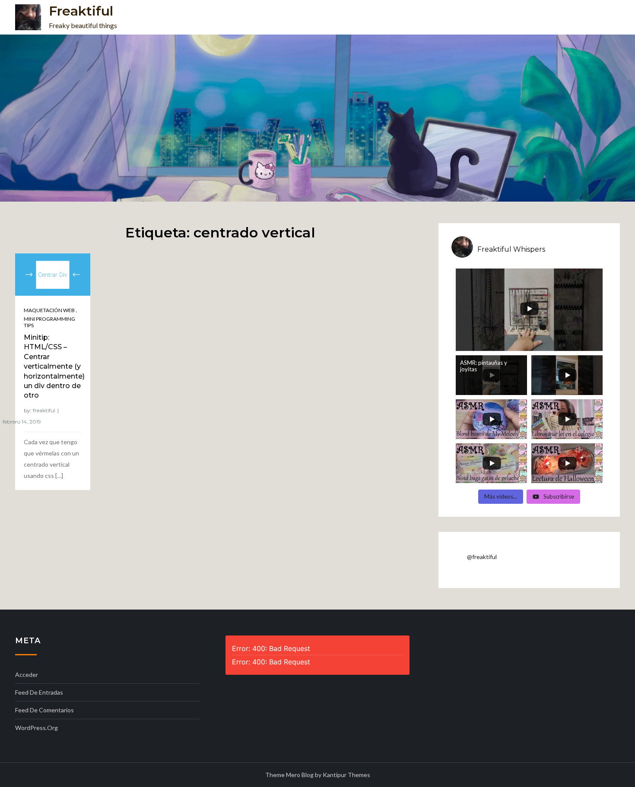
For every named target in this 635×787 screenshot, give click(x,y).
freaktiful (44, 410)
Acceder (26, 674)
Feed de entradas (39, 692)
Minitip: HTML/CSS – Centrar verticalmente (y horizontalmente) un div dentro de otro (54, 366)
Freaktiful (81, 11)
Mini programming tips (49, 322)
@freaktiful (482, 556)
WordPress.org (36, 727)
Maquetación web (49, 310)
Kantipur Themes (346, 774)
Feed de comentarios (44, 710)
